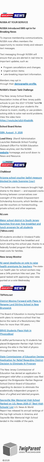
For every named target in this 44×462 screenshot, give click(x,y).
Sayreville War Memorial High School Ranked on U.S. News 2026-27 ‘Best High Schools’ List (21, 404)
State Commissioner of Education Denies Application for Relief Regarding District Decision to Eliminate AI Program (22, 360)
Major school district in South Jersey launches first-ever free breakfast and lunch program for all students (20, 224)
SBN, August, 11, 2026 (11, 132)
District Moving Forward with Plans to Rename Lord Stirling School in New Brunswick (20, 304)
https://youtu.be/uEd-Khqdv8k (16, 120)
